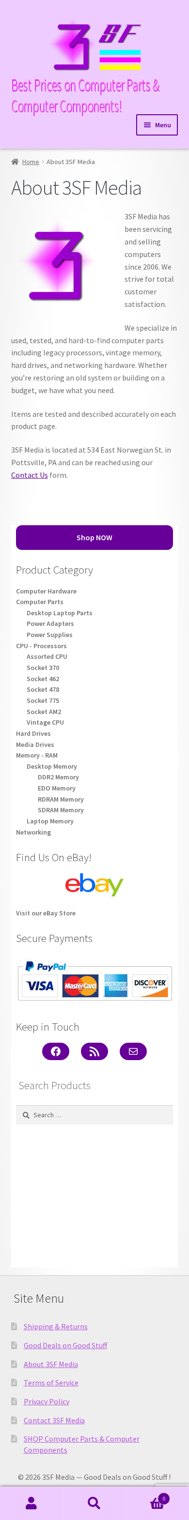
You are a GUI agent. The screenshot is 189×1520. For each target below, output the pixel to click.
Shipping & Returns (56, 1326)
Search (94, 1503)
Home (30, 161)
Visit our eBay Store (46, 913)
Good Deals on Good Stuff (65, 1345)
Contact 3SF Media (54, 1420)
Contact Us (29, 475)
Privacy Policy (46, 1401)
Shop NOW (94, 537)
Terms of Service (51, 1382)
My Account (31, 1503)
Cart (145, 1495)
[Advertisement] (94, 1196)
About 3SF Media (51, 1364)
